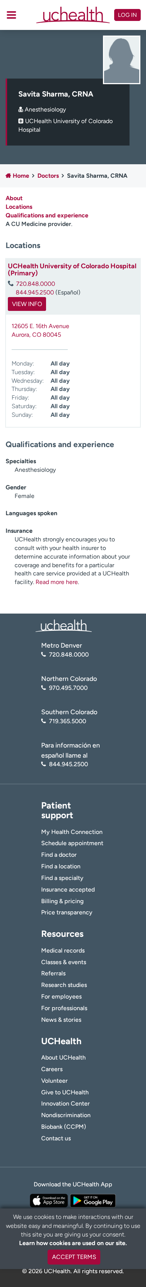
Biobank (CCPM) (63, 1126)
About (14, 198)
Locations (19, 206)
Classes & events (63, 962)
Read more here (57, 582)
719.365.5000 (67, 721)
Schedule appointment (72, 843)
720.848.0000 (35, 283)
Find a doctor (59, 854)
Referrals (53, 973)
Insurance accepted (68, 889)
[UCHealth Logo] (64, 625)
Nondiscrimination (66, 1115)
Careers (52, 1069)
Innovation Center (65, 1103)
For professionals (64, 1008)
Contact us (56, 1138)
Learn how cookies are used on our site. (73, 1243)
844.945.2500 (35, 292)
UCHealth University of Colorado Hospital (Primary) (72, 270)
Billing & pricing (62, 901)
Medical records (63, 950)
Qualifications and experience (47, 215)
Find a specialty (62, 877)
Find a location (60, 866)
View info (27, 304)
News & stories (61, 1019)
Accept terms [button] (74, 1256)
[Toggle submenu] (11, 14)
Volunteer (54, 1080)
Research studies (64, 984)
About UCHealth (63, 1057)
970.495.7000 (68, 687)
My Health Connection (72, 831)
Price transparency (66, 912)
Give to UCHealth (65, 1092)
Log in (127, 15)
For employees (61, 996)
